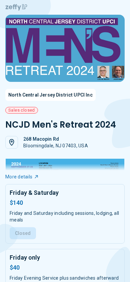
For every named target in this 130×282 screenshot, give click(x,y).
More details (18, 176)
